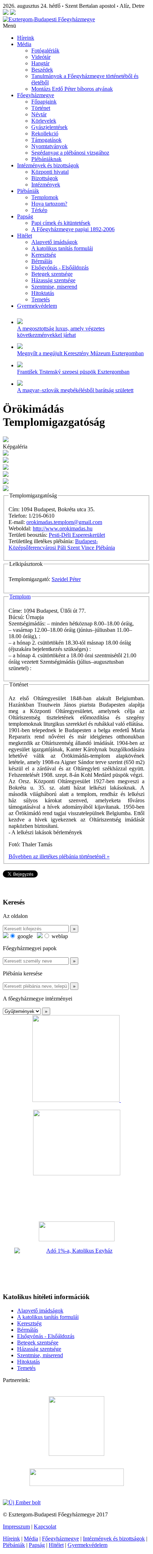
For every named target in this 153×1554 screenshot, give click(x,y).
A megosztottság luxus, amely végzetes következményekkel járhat (61, 331)
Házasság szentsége (53, 280)
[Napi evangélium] (76, 1231)
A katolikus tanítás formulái (62, 248)
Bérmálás (41, 261)
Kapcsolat (45, 1527)
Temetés (40, 299)
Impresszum (16, 1527)
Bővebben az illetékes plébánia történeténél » (59, 856)
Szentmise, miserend (54, 287)
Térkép (39, 210)
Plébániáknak (46, 159)
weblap (59, 936)
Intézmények (45, 185)
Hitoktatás (42, 293)
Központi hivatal (50, 172)
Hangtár (40, 63)
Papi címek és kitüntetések (60, 223)
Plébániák (28, 191)
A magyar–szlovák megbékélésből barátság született (75, 390)
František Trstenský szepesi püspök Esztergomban (73, 372)
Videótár (41, 57)
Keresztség (43, 255)
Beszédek (42, 70)
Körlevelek (43, 121)
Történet (40, 108)
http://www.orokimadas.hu (63, 528)
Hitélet (24, 236)
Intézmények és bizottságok (48, 165)
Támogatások (46, 140)
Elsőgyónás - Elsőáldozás (60, 267)
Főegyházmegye (35, 95)
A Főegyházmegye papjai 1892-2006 (73, 229)
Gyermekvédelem (37, 306)
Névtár (39, 114)
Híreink (25, 38)
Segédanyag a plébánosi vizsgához (70, 153)
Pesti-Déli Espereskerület (77, 535)
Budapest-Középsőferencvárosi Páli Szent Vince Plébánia (62, 544)
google (24, 936)
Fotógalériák (45, 51)
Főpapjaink (44, 102)
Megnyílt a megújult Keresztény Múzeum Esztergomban (80, 353)
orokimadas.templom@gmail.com (64, 522)
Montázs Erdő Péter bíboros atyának (72, 89)
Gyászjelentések (49, 127)
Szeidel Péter (66, 579)
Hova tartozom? (49, 204)
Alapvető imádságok (54, 242)
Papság (25, 216)
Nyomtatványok (49, 146)
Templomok (44, 197)
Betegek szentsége (52, 274)
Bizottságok (44, 178)
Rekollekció (44, 133)
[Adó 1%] (76, 1267)
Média (24, 44)
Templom (20, 597)
